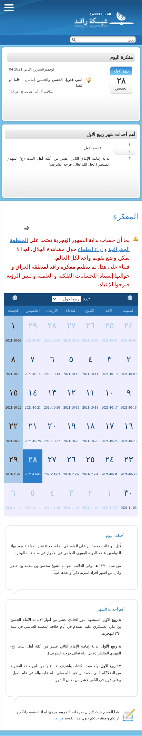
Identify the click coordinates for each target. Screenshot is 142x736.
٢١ (32, 425)
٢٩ (32, 325)
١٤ (32, 392)
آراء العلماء (90, 249)
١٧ (109, 425)
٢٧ (71, 325)
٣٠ (128, 492)
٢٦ (90, 325)
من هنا (58, 718)
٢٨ (52, 325)
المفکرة (125, 216)
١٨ (90, 425)
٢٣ (128, 459)
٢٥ (109, 325)
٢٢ (13, 425)
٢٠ (52, 425)
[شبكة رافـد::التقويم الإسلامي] (103, 19)
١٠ (109, 392)
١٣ (52, 392)
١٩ (71, 425)
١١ (90, 392)
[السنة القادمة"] (13, 299)
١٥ (13, 392)
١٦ (128, 425)
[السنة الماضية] (128, 299)
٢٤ (128, 325)
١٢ (71, 392)
